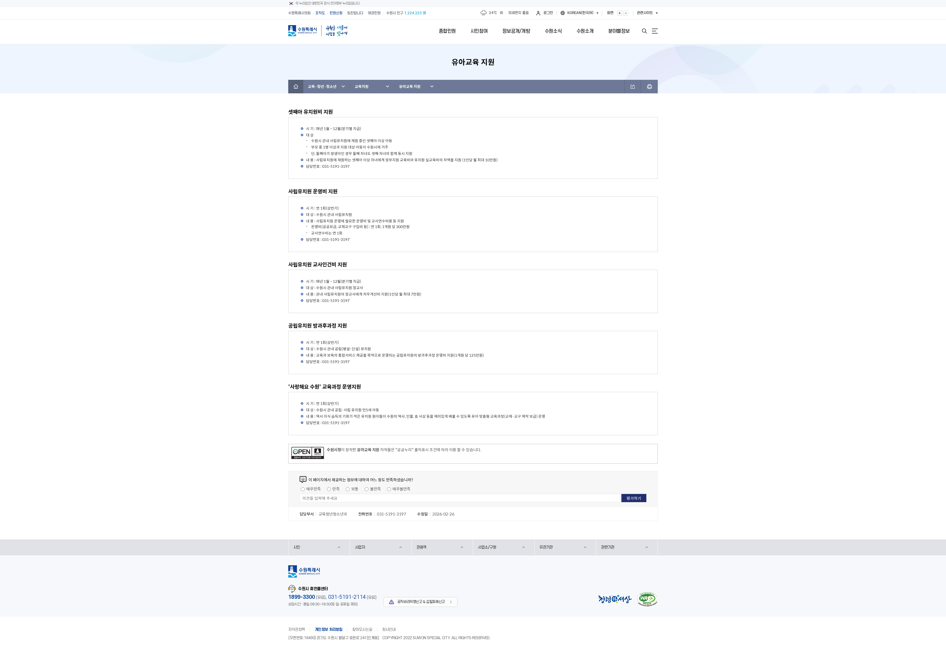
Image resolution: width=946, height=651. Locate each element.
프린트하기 (649, 86)
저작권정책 (296, 629)
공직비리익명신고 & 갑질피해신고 (421, 602)
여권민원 (374, 13)
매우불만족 (401, 489)
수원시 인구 (406, 13)
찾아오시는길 (362, 629)
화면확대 (619, 13)
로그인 (548, 13)
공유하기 (633, 86)
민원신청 (336, 13)
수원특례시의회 (299, 13)
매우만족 (313, 489)
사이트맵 (655, 31)
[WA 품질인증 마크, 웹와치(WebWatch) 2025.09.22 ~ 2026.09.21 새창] (647, 599)
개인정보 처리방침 (328, 629)
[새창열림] (307, 454)
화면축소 (625, 13)
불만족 (375, 489)
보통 (354, 489)
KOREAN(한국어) (580, 13)
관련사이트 (645, 13)
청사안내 (388, 629)
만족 (335, 489)
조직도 (320, 13)
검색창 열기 (644, 31)
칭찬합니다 (355, 13)
